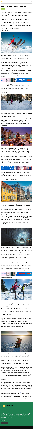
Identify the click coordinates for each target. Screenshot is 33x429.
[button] (31, 1)
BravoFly (19, 392)
